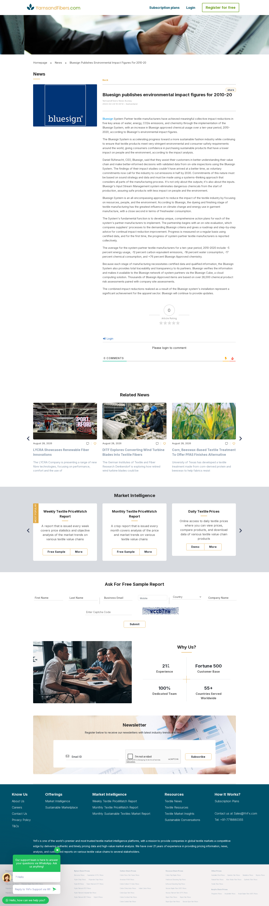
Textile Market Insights (179, 813)
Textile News (173, 801)
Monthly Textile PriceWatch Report (115, 807)
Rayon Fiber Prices (171, 897)
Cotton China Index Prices (128, 888)
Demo (195, 547)
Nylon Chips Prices (80, 880)
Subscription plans (164, 8)
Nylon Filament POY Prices (82, 888)
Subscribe (198, 756)
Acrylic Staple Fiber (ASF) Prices (248, 894)
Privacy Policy (21, 820)
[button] (241, 440)
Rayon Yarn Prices (185, 897)
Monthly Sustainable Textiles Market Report (121, 813)
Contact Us (19, 813)
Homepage (40, 62)
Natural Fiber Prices (217, 880)
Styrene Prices (260, 875)
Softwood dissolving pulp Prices (175, 884)
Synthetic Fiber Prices (250, 880)
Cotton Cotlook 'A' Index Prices (129, 884)
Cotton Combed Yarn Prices (128, 897)
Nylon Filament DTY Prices (95, 884)
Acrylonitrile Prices (230, 894)
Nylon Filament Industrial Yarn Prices (85, 893)
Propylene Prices (216, 894)
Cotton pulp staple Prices (173, 875)
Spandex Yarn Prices (233, 875)
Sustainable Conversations (182, 820)
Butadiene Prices (248, 875)
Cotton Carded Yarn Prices (128, 902)
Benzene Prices (79, 875)
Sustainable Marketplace (61, 807)
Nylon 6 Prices (98, 897)
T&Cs (15, 826)
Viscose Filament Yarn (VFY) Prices (177, 893)
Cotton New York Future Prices (129, 875)
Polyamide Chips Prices (96, 880)
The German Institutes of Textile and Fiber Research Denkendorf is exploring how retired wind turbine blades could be (131, 466)
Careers (17, 807)
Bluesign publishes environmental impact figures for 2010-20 (108, 62)
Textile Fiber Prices (217, 884)
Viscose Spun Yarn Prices (190, 902)
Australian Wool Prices (218, 875)
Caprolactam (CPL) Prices (95, 875)
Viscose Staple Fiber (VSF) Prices (176, 888)
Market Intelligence (57, 801)
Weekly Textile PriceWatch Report (114, 801)
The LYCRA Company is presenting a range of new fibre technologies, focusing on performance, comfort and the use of (65, 466)
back (105, 80)
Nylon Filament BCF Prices (82, 897)
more (79, 551)
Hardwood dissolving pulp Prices (176, 880)
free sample (56, 551)
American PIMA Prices (127, 880)
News (58, 62)
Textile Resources (176, 807)
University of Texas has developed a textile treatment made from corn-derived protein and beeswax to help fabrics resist (201, 466)
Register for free (221, 7)
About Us (18, 801)
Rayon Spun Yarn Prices (173, 902)
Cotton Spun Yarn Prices (127, 893)
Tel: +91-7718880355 (229, 819)
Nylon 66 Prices (79, 884)
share (230, 90)
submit (134, 624)
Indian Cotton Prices (145, 888)
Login (190, 8)
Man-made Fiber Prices (233, 880)
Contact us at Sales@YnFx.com (236, 813)
